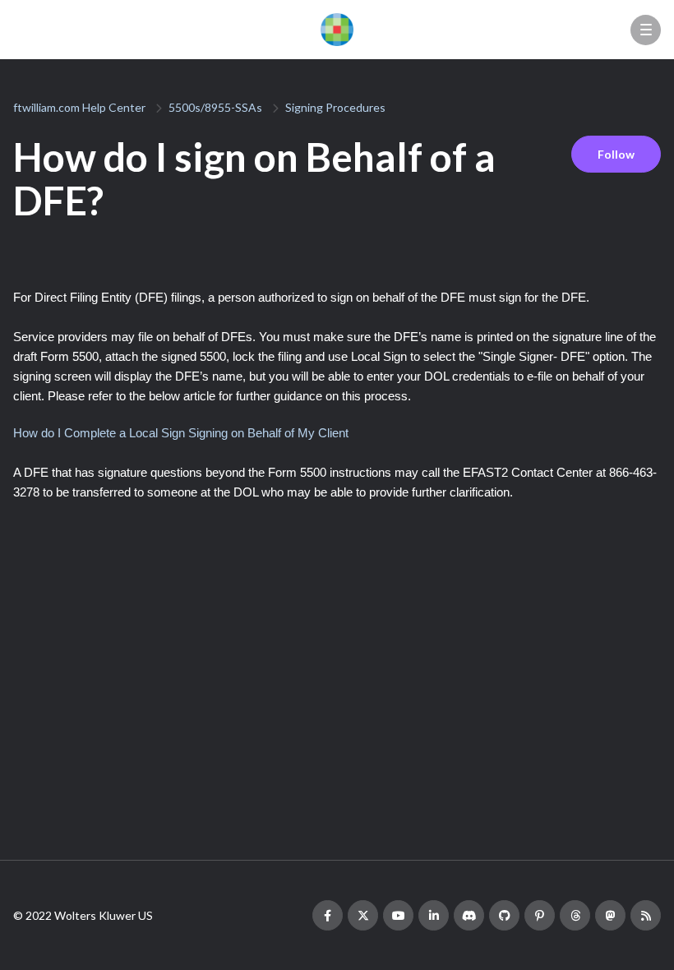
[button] (645, 30)
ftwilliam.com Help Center (79, 107)
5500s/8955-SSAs (215, 107)
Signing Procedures (335, 107)
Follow (616, 154)
